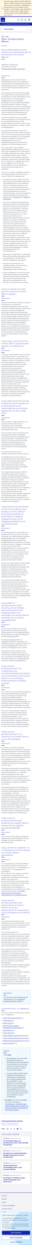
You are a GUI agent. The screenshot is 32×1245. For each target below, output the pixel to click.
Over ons (4, 1196)
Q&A (3, 1124)
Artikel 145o (9, 1030)
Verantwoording (7, 1209)
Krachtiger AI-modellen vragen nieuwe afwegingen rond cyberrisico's (14, 1180)
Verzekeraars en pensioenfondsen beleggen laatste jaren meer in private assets (15, 1155)
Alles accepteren (16, 1232)
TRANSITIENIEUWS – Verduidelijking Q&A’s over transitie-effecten (12, 1167)
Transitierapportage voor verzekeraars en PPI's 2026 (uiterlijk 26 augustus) (15, 1143)
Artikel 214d (9, 1033)
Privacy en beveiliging (8, 1205)
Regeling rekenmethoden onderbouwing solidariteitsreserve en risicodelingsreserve (14, 893)
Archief (4, 1202)
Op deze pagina (9, 29)
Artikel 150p (8, 1020)
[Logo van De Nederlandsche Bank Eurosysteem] (3, 20)
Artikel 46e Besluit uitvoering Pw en (16, 1041)
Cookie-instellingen (16, 1242)
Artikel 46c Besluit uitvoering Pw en (16, 1038)
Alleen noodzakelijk (16, 1237)
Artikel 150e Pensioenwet (13, 1018)
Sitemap (4, 1199)
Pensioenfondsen (12, 1124)
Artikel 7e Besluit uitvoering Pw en (16, 1035)
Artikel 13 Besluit (10, 1043)
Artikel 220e (9, 1023)
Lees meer (7, 15)
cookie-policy (11, 1228)
